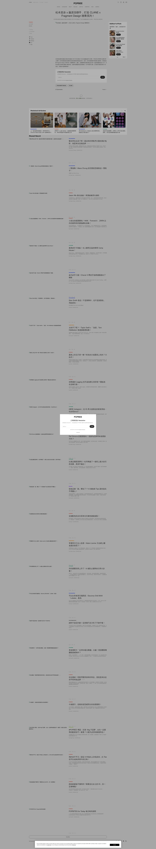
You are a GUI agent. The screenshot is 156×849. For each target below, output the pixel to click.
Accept (114, 844)
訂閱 (92, 426)
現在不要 (78, 432)
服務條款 (80, 429)
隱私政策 (83, 429)
